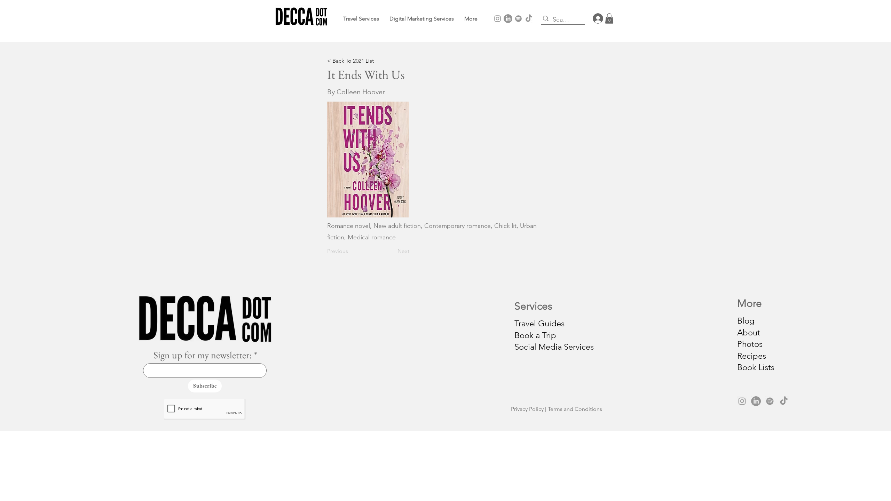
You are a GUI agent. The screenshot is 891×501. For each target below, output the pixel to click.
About (748, 332)
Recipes (751, 356)
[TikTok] (529, 18)
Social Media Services (554, 347)
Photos (750, 344)
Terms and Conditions (575, 409)
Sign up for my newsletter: (202, 355)
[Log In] (595, 18)
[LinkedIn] (508, 18)
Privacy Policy (527, 409)
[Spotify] (518, 18)
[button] (471, 19)
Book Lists (755, 367)
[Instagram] (497, 18)
